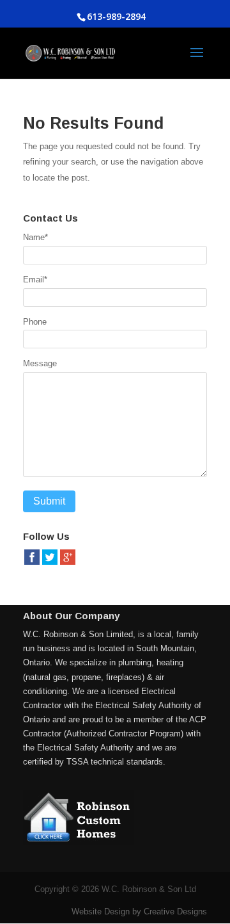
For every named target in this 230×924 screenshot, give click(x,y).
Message (40, 363)
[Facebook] (32, 563)
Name (35, 237)
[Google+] (68, 563)
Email (35, 279)
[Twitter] (50, 563)
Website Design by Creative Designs (139, 911)
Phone (35, 322)
